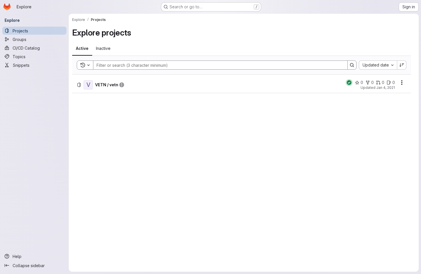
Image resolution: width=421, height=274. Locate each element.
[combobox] (378, 65)
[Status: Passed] (349, 82)
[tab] (82, 48)
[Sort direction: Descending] (401, 65)
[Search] (352, 65)
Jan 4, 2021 (385, 87)
